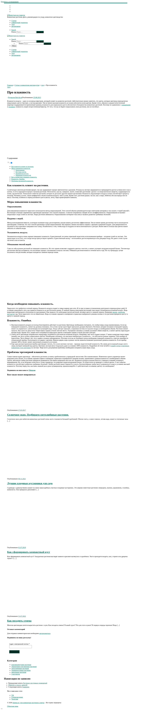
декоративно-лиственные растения (23, 666)
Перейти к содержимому (10, 2)
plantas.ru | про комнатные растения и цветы (28, 703)
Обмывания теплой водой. (23, 175)
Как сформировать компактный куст (28, 552)
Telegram (32, 370)
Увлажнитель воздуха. (22, 173)
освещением (126, 105)
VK (12, 695)
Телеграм (14, 699)
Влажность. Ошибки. (18, 179)
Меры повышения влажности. (20, 168)
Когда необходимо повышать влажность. (24, 177)
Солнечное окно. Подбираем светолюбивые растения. (38, 414)
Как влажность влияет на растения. (22, 166)
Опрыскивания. (20, 170)
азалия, (115, 312)
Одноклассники (17, 697)
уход (42, 85)
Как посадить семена (19, 620)
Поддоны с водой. (21, 172)
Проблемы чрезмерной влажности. (22, 181)
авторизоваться (44, 633)
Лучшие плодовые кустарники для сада (29, 483)
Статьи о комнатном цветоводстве (27, 85)
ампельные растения (18, 672)
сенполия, (121, 312)
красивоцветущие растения (21, 665)
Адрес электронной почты (19, 644)
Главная (10, 85)
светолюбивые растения (20, 668)
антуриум (10, 314)
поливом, (12, 107)
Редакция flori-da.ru (15, 97)
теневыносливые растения (20, 670)
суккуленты (15, 674)
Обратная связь (12, 706)
